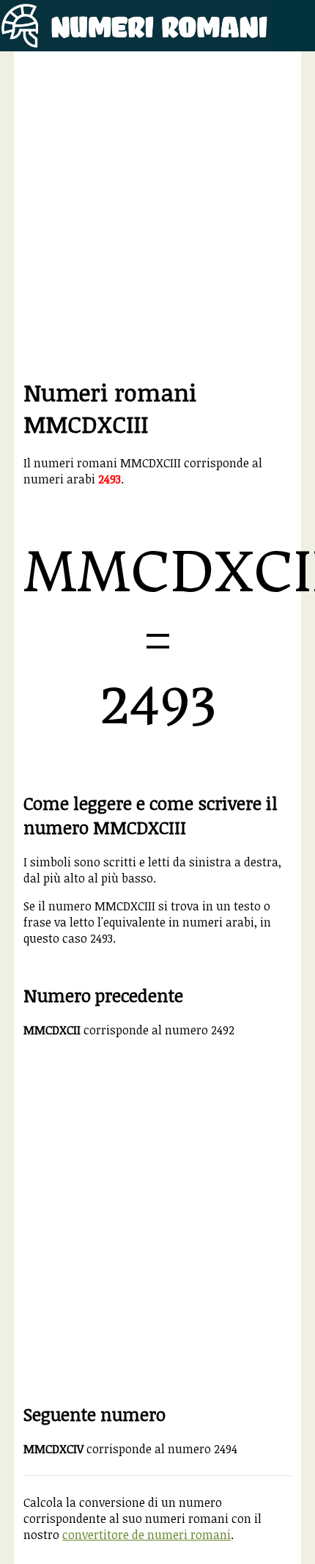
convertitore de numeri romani (146, 1535)
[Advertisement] (157, 218)
